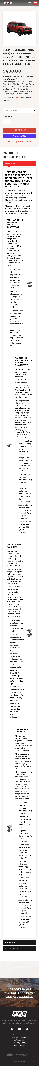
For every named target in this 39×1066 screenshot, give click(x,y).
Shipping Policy (19, 1043)
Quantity (7, 116)
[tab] (19, 942)
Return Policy (19, 1045)
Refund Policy (19, 1040)
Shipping (17, 98)
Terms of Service (19, 1035)
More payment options (19, 141)
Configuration (8, 106)
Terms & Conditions (19, 1037)
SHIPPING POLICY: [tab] (11, 948)
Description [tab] (10, 164)
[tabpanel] (19, 553)
